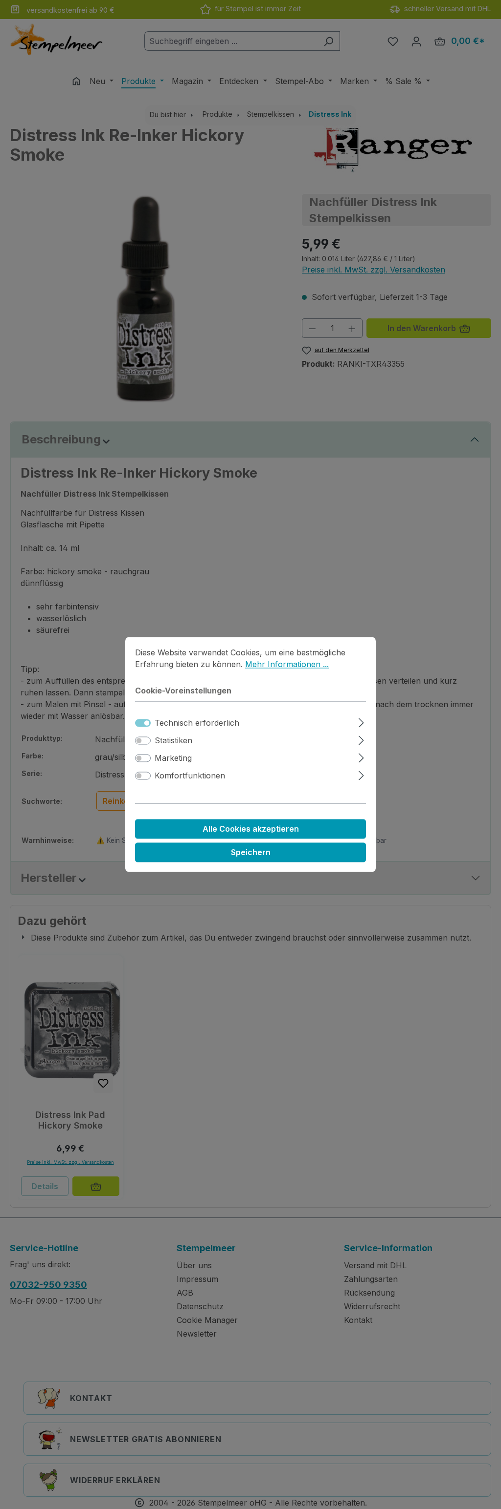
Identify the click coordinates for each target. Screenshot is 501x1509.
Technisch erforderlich (197, 723)
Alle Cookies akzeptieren (251, 829)
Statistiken (173, 741)
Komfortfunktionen (190, 776)
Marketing (173, 758)
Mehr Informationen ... (287, 664)
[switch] (143, 741)
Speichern (251, 853)
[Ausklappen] (361, 721)
